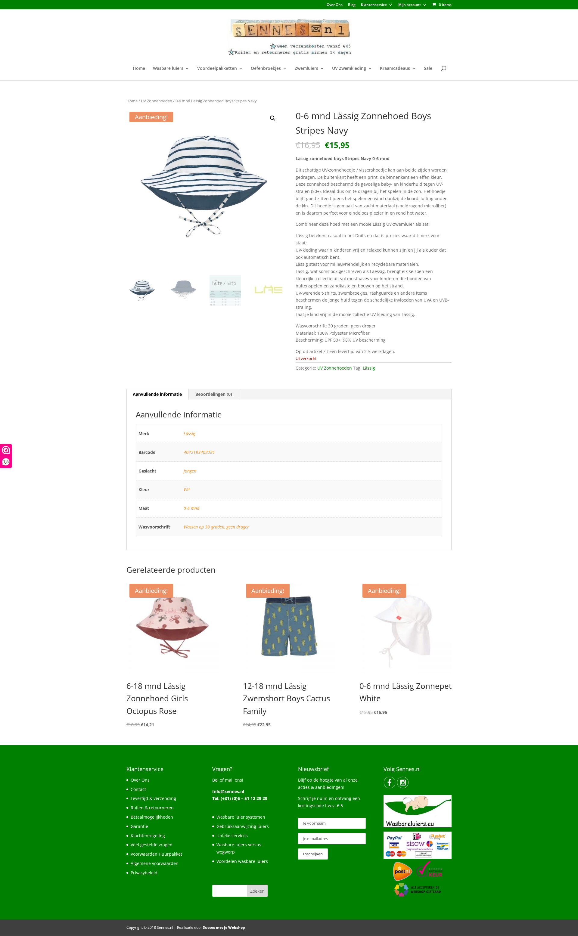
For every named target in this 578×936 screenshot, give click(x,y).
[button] (272, 118)
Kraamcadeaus (395, 68)
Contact (138, 789)
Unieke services (232, 835)
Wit (187, 489)
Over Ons (335, 5)
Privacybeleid (144, 873)
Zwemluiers (306, 68)
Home (139, 68)
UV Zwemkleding (349, 68)
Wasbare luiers (168, 68)
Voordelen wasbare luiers (242, 861)
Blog (352, 5)
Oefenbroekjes (266, 68)
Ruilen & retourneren (152, 807)
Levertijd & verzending (153, 798)
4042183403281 (199, 452)
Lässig (369, 368)
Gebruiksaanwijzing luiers (242, 826)
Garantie (139, 826)
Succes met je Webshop (224, 927)
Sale (428, 68)
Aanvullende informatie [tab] (157, 394)
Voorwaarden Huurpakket (156, 854)
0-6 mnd (191, 508)
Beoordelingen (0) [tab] (213, 394)
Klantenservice (374, 5)
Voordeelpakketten (217, 68)
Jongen (190, 471)
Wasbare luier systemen (240, 817)
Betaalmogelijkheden (152, 817)
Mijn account (409, 5)
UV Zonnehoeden (156, 101)
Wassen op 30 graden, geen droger (216, 527)
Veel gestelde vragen (151, 845)
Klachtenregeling (148, 835)
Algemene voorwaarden (155, 863)
